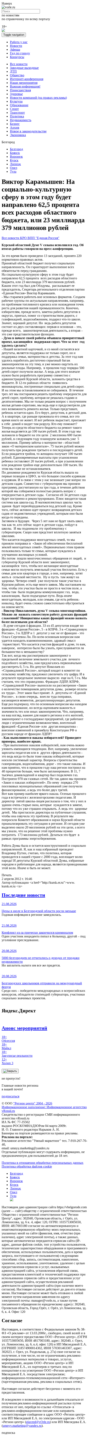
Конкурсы (17, 57)
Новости (16, 46)
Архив (14, 127)
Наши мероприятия (23, 82)
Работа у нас (19, 42)
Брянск (15, 153)
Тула (13, 171)
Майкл (6, 1046)
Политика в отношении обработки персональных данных (42, 1162)
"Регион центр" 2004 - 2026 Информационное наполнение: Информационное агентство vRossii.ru (44, 1107)
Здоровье (16, 94)
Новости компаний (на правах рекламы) (38, 97)
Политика (17, 116)
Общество (17, 75)
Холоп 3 (7, 1061)
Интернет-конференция (26, 79)
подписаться (10, 1096)
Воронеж (16, 156)
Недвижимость (20, 120)
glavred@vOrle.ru (38, 1422)
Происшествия (20, 90)
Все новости (19, 64)
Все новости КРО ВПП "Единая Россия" (30, 238)
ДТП (13, 71)
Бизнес (15, 124)
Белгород (16, 149)
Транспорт (17, 112)
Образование (19, 105)
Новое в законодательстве (28, 131)
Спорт (14, 109)
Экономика (18, 135)
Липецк (15, 164)
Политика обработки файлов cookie (27, 1166)
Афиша (15, 49)
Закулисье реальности (17, 1053)
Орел (13, 168)
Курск (14, 160)
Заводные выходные (24, 68)
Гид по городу (20, 53)
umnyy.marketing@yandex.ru (22, 1425)
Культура (16, 101)
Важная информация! (25, 86)
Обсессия (8, 1038)
